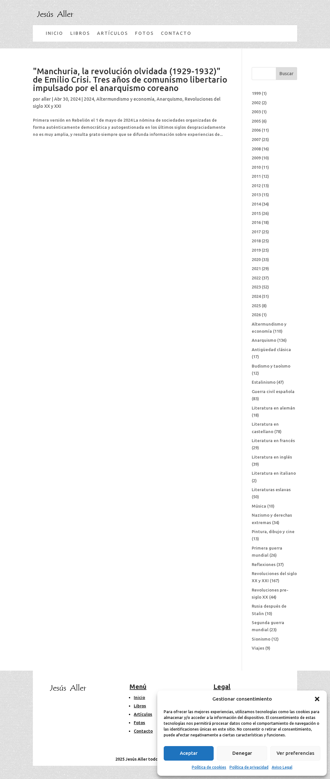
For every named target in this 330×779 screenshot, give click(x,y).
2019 (256, 250)
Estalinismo (264, 382)
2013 (256, 194)
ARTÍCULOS (112, 33)
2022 (256, 278)
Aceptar (189, 753)
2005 (256, 121)
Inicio (139, 697)
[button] (317, 699)
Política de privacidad (248, 767)
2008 (256, 149)
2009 (256, 158)
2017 (256, 231)
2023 (256, 287)
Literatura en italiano (274, 473)
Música (259, 506)
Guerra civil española (273, 391)
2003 (256, 111)
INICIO (54, 33)
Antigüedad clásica (271, 349)
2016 (256, 222)
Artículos (143, 714)
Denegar (242, 753)
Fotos (139, 722)
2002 (256, 102)
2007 (256, 139)
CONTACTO (176, 33)
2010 (256, 167)
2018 (256, 240)
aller (46, 99)
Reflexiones (264, 564)
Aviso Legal (282, 767)
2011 (256, 176)
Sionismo (261, 639)
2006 (256, 130)
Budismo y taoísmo (271, 366)
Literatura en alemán (273, 408)
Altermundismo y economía (125, 99)
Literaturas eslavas (271, 489)
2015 (256, 213)
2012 (256, 185)
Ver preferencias (295, 753)
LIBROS (80, 33)
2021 (256, 268)
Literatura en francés (273, 440)
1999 (256, 93)
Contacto (143, 731)
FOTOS (144, 33)
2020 (256, 259)
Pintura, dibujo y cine (273, 531)
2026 (256, 314)
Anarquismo (169, 99)
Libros (140, 705)
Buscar (286, 73)
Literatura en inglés (272, 457)
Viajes (258, 648)
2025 (256, 305)
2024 (89, 99)
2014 (256, 204)
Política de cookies (209, 767)
